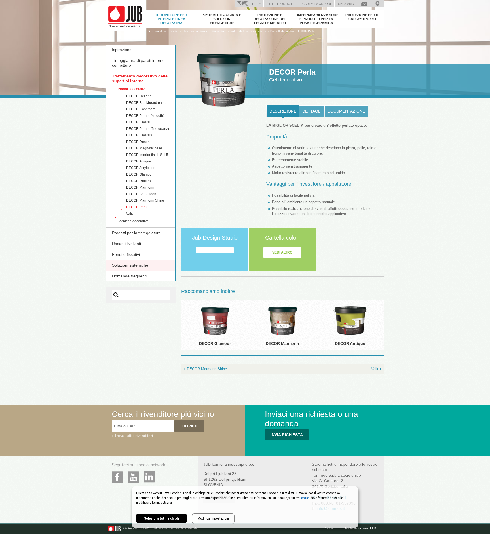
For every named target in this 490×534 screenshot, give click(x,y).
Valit (129, 214)
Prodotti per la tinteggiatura (136, 233)
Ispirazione (122, 49)
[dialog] (245, 507)
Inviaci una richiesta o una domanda (364, 3)
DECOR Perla (306, 31)
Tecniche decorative (133, 221)
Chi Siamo (346, 3)
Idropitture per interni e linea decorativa (171, 19)
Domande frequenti (129, 276)
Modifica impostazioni (213, 518)
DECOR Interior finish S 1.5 (147, 155)
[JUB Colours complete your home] (126, 15)
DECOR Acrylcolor (140, 168)
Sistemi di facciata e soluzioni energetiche (222, 19)
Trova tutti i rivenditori (133, 435)
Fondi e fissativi (126, 254)
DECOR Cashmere (141, 109)
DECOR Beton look (141, 194)
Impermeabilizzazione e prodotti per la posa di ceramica (318, 19)
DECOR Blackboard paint (146, 103)
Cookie (304, 498)
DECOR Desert (138, 142)
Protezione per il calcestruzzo (362, 17)
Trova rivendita (377, 3)
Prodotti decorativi (131, 89)
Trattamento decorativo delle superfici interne (140, 78)
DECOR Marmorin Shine (145, 200)
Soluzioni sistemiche (130, 265)
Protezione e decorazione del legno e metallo (270, 19)
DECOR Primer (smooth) (145, 116)
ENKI (373, 528)
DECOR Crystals (139, 135)
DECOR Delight (138, 96)
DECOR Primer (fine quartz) (147, 129)
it (253, 3)
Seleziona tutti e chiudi (161, 518)
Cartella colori (316, 3)
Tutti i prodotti (281, 3)
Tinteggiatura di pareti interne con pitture (138, 62)
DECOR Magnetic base (144, 148)
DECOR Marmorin (140, 187)
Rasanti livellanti (126, 243)
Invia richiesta (287, 434)
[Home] (149, 31)
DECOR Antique (138, 161)
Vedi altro (282, 252)
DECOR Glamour (139, 174)
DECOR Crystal (138, 122)
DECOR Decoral (139, 181)
